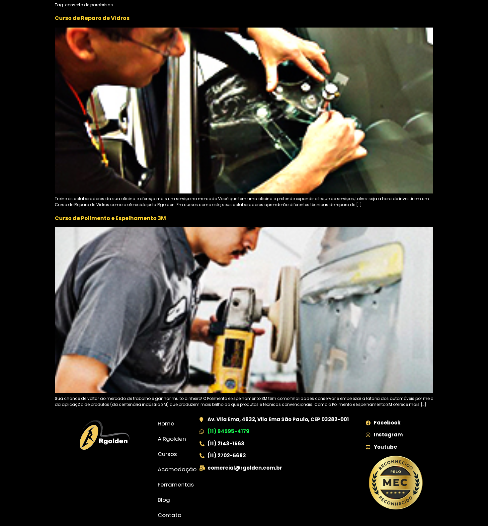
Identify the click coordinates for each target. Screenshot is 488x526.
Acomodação (177, 469)
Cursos (167, 454)
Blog (164, 500)
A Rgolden (172, 439)
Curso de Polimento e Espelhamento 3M (110, 218)
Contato (169, 515)
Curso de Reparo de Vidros (92, 18)
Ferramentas (176, 484)
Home (166, 423)
